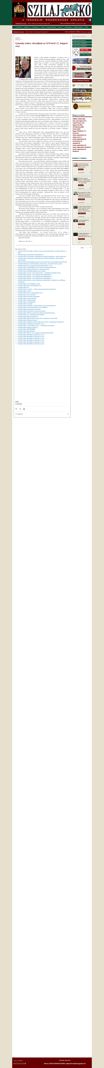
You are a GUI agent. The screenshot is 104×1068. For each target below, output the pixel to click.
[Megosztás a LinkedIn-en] (24, 409)
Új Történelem (18, 404)
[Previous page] (77, 247)
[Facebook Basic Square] (90, 20)
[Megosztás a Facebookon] (16, 409)
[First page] (73, 247)
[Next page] (86, 247)
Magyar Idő (81, 169)
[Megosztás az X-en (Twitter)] (20, 409)
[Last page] (90, 247)
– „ (33, 23)
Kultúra (17, 401)
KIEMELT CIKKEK (82, 213)
